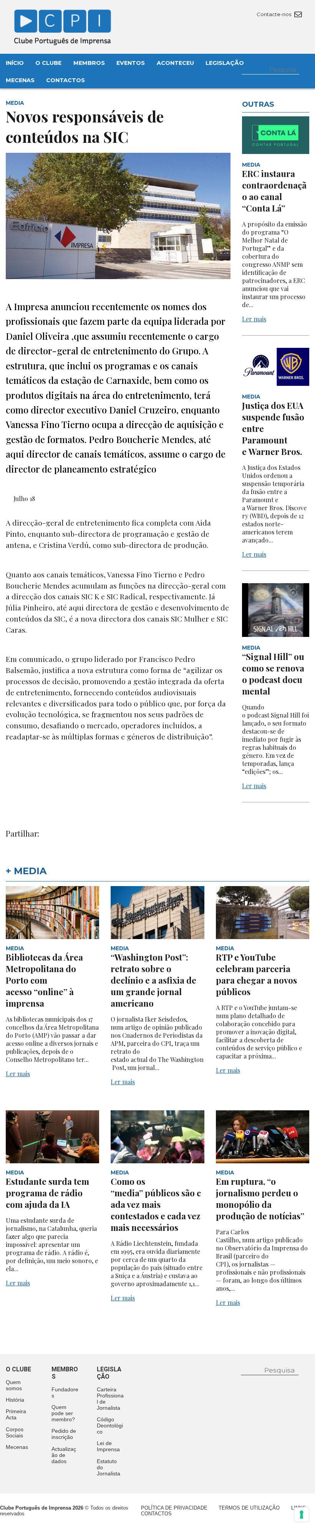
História (15, 1400)
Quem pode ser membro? (63, 1413)
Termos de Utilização (249, 1508)
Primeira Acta (16, 1414)
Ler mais (254, 319)
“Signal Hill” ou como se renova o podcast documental (273, 674)
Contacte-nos (274, 14)
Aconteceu (175, 63)
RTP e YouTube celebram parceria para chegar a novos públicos (256, 974)
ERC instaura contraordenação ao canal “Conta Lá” (274, 191)
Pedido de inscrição (63, 1434)
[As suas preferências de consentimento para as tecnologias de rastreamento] (301, 1514)
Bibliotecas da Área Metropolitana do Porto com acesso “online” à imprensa (44, 980)
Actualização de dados (63, 1455)
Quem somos (14, 1385)
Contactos (65, 80)
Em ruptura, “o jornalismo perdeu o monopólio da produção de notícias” (261, 1199)
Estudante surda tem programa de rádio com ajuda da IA (47, 1193)
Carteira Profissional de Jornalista (110, 1398)
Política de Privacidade (174, 1508)
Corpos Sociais (14, 1432)
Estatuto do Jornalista (108, 1467)
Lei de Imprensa (108, 1446)
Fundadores (64, 1392)
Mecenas (20, 80)
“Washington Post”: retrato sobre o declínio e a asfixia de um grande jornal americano (153, 980)
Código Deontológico (110, 1425)
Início (15, 63)
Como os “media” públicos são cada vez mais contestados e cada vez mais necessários (156, 1204)
